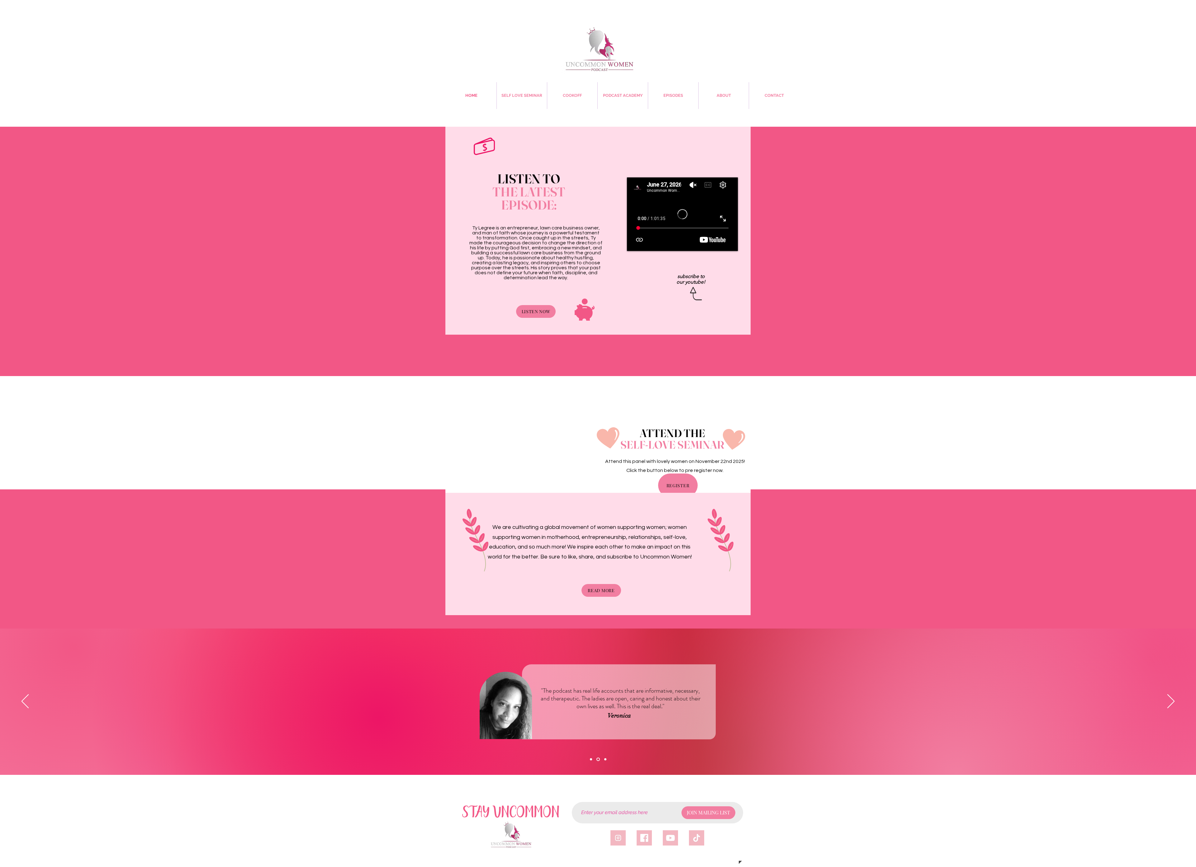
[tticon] (696, 838)
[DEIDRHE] (591, 759)
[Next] (1171, 701)
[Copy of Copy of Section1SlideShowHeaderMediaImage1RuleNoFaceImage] (604, 759)
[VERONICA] (597, 759)
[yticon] (670, 838)
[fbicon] (644, 838)
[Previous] (25, 701)
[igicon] (618, 838)
